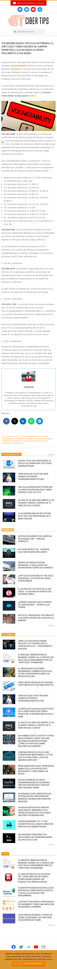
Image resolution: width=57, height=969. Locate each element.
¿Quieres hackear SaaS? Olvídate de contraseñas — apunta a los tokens (35, 604)
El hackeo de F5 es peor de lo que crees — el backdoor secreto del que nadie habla (35, 591)
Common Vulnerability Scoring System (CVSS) (33, 439)
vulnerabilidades (18, 65)
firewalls (18, 441)
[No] (53, 959)
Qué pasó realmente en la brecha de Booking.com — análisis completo (35, 538)
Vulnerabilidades (31, 436)
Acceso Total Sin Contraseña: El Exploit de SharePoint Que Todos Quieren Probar (35, 463)
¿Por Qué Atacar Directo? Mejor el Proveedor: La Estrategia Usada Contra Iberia (36, 578)
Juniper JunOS (35, 441)
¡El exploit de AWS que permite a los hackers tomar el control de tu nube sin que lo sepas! (36, 502)
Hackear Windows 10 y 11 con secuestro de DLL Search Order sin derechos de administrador (35, 824)
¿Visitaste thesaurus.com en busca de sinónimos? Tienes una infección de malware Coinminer (36, 904)
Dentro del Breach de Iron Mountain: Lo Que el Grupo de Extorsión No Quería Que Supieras (35, 565)
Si (15, 963)
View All (51, 454)
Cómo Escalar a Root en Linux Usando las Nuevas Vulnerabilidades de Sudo (33, 476)
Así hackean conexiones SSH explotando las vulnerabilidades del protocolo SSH (35, 837)
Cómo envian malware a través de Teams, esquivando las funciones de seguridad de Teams (35, 917)
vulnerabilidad (17, 443)
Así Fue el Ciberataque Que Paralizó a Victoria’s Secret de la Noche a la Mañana (36, 618)
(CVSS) (32, 95)
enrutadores (7, 441)
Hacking (25, 441)
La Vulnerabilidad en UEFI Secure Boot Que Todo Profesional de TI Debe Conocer (34, 516)
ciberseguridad (8, 439)
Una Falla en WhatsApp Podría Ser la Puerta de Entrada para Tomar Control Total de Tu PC (35, 489)
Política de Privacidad (33, 963)
